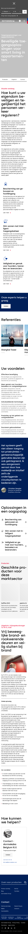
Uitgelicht (14, 79)
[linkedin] (11, 928)
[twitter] (5, 928)
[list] (14, 340)
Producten (5, 79)
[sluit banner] (14, 3)
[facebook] (2, 928)
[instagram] (14, 928)
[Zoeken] (25, 882)
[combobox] (6, 12)
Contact (22, 79)
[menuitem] (8, 21)
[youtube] (8, 928)
